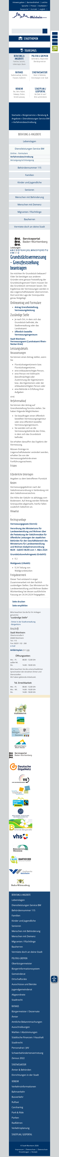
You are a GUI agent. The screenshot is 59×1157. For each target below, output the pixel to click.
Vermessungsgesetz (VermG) (23, 523)
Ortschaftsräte (19, 979)
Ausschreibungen (21, 1027)
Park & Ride (18, 1112)
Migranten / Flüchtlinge (29, 211)
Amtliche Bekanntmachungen (27, 1021)
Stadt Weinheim (17, 338)
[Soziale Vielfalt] (29, 790)
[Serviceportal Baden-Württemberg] (30, 245)
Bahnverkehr (18, 1091)
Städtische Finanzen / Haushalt (28, 1037)
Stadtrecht (17, 999)
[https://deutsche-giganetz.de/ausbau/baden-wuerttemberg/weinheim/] (29, 767)
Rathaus (19, 75)
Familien (29, 175)
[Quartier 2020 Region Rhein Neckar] (29, 860)
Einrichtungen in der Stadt (25, 1074)
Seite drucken (18, 601)
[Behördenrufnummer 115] (29, 778)
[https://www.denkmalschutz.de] (29, 813)
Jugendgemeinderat (22, 989)
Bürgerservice (30, 44)
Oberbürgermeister (22, 963)
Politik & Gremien (39, 58)
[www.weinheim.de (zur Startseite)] (29, 18)
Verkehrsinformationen (24, 1086)
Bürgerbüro (16, 624)
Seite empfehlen (20, 605)
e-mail (12, 646)
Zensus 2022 (18, 1058)
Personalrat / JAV (20, 1047)
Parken (15, 1117)
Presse (33, 6)
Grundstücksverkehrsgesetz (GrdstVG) (28, 554)
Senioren (29, 189)
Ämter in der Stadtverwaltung (23, 621)
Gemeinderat (18, 973)
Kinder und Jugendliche (30, 182)
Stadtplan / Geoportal (40, 92)
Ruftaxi (15, 1102)
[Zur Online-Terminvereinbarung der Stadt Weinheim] (55, 49)
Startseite (16, 115)
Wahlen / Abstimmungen (24, 1032)
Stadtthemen (31, 38)
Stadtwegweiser (39, 75)
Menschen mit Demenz (29, 204)
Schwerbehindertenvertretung (27, 1052)
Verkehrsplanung (21, 1128)
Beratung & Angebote (19, 59)
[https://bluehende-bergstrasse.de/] (29, 825)
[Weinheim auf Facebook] (55, 33)
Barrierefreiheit (33, 2)
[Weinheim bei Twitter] (55, 40)
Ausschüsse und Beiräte (24, 984)
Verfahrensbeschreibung (21, 156)
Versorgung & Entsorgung (22, 160)
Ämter (15, 1016)
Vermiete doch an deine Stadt (29, 226)
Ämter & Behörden (21, 1069)
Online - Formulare (19, 153)
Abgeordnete (18, 994)
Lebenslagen (29, 141)
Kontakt (34, 9)
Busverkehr (17, 1096)
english (42, 9)
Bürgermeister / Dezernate (26, 1011)
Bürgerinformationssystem (26, 968)
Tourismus (31, 50)
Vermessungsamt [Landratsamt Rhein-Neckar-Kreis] (28, 342)
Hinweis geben (19, 2)
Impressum (19, 1149)
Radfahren (17, 1122)
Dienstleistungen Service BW (36, 118)
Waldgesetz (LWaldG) (20, 563)
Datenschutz (31, 1149)
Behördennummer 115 (29, 167)
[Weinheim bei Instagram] (55, 37)
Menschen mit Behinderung (29, 197)
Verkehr (19, 92)
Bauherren (29, 219)
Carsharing (17, 1107)
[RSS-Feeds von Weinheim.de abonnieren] (55, 43)
